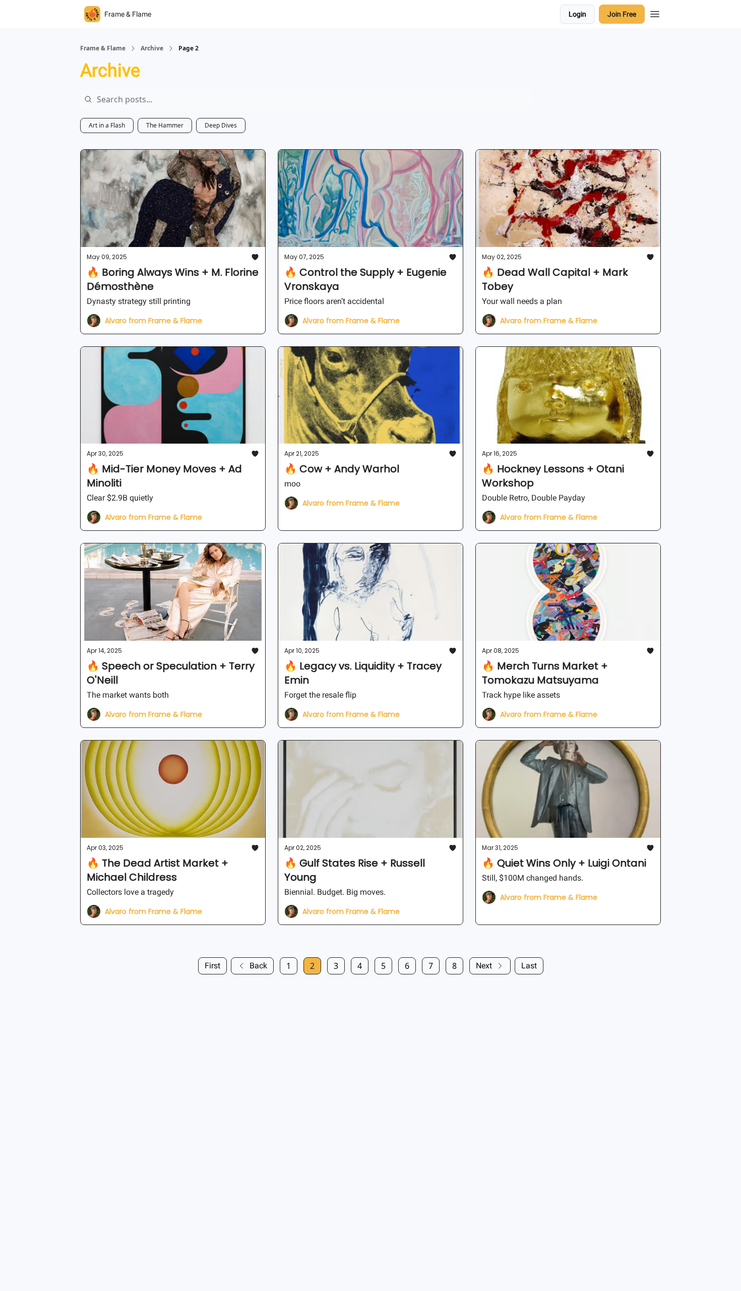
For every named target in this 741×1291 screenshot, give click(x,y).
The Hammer (164, 125)
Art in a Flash (107, 125)
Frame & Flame (103, 48)
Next (484, 965)
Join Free (621, 14)
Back (258, 965)
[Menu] (655, 12)
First (212, 965)
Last (529, 965)
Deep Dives (221, 125)
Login (577, 14)
